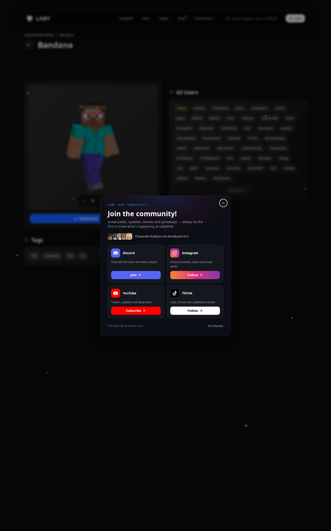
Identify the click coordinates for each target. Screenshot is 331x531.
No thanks (215, 326)
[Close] (223, 203)
